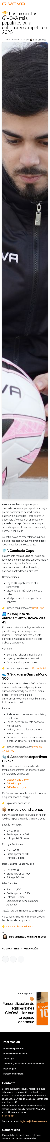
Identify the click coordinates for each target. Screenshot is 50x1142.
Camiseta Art (39, 668)
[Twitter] (13, 959)
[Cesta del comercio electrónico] (38, 4)
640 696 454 (8, 1115)
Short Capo (38, 607)
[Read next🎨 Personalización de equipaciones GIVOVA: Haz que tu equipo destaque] (42, 1008)
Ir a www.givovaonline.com (20, 926)
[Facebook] (5, 959)
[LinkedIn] (21, 959)
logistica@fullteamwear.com (33, 1121)
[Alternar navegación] (45, 4)
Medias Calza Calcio (18, 779)
